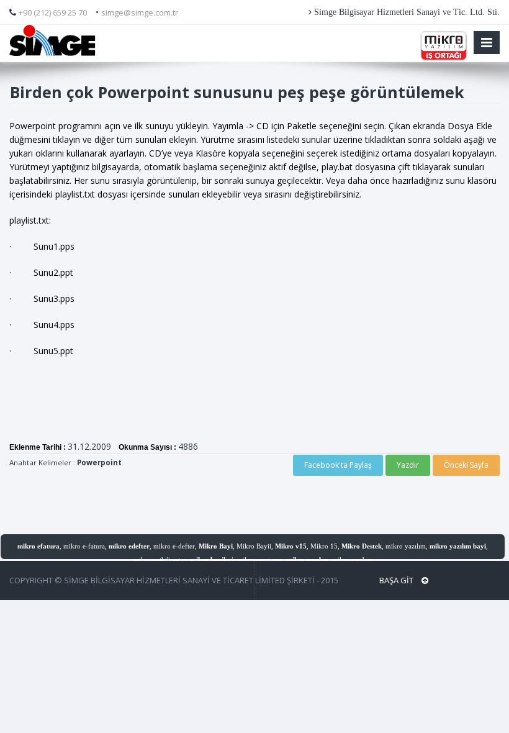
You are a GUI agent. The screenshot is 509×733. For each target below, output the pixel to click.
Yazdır (408, 465)
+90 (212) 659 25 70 (53, 12)
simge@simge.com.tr (139, 12)
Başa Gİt (397, 580)
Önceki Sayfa (466, 465)
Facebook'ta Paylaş (338, 465)
